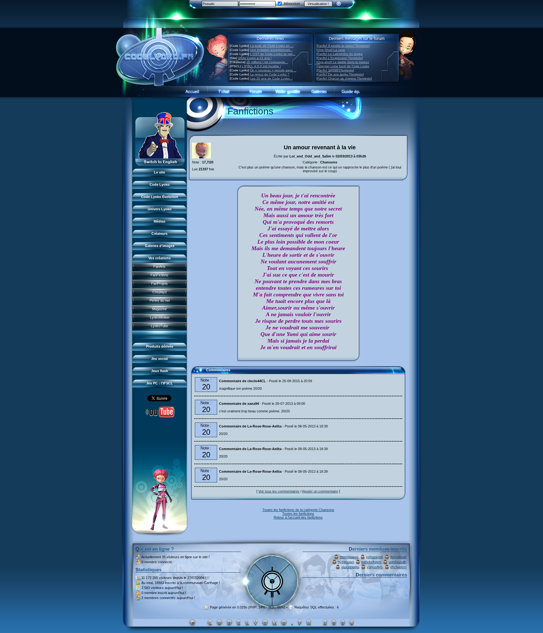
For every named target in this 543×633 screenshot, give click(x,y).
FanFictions (159, 275)
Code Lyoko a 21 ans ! (255, 58)
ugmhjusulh (397, 562)
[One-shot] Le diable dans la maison (342, 62)
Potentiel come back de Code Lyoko (342, 66)
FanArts (159, 266)
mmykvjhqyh (371, 562)
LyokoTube (159, 326)
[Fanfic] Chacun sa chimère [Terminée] (344, 78)
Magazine (159, 309)
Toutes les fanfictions (298, 513)
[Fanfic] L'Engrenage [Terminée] (339, 58)
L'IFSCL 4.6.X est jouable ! (261, 66)
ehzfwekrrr (398, 567)
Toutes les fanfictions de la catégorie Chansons (298, 510)
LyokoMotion (159, 317)
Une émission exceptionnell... (271, 50)
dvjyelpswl (398, 557)
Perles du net (160, 300)
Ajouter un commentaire (320, 491)
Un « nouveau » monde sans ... (273, 70)
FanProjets (159, 283)
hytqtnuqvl (346, 562)
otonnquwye (349, 557)
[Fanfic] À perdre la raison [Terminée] (343, 45)
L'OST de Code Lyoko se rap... (272, 54)
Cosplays (159, 292)
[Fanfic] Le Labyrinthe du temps (339, 54)
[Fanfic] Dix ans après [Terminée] (340, 74)
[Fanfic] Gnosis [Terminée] (335, 70)
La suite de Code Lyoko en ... (271, 45)
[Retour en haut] (198, 373)
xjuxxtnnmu (350, 567)
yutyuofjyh (374, 567)
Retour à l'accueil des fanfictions (298, 517)
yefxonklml (374, 557)
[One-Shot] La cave (330, 50)
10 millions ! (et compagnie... (267, 62)
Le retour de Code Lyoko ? (269, 74)
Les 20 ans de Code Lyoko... (271, 78)
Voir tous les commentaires (278, 491)
